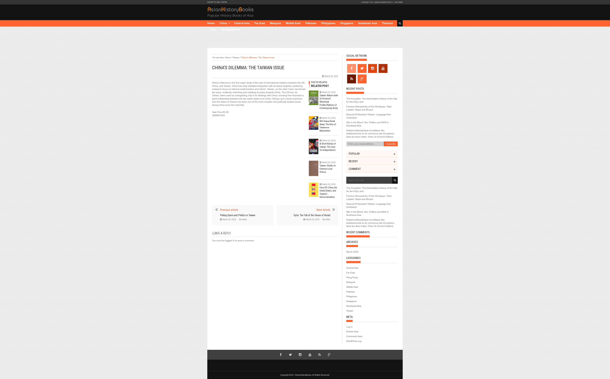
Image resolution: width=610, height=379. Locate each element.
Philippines (328, 23)
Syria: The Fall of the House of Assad (312, 215)
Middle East (293, 23)
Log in (349, 326)
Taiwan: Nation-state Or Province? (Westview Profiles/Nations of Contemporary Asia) (329, 101)
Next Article (323, 209)
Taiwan (235, 57)
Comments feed (354, 336)
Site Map (399, 2)
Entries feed (352, 331)
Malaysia (275, 23)
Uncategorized (230, 29)
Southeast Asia (367, 23)
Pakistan (310, 23)
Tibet (213, 29)
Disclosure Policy (384, 2)
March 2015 (352, 252)
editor (244, 219)
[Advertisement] (305, 40)
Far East (259, 23)
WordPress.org (353, 341)
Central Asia (242, 23)
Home (211, 23)
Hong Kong (352, 277)
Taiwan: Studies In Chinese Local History (328, 168)
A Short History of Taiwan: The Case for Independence (328, 146)
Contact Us (367, 2)
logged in (229, 240)
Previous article (229, 209)
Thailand (387, 23)
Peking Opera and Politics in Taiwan (237, 215)
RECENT (353, 161)
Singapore (346, 23)
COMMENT (355, 169)
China (223, 23)
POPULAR (354, 153)
